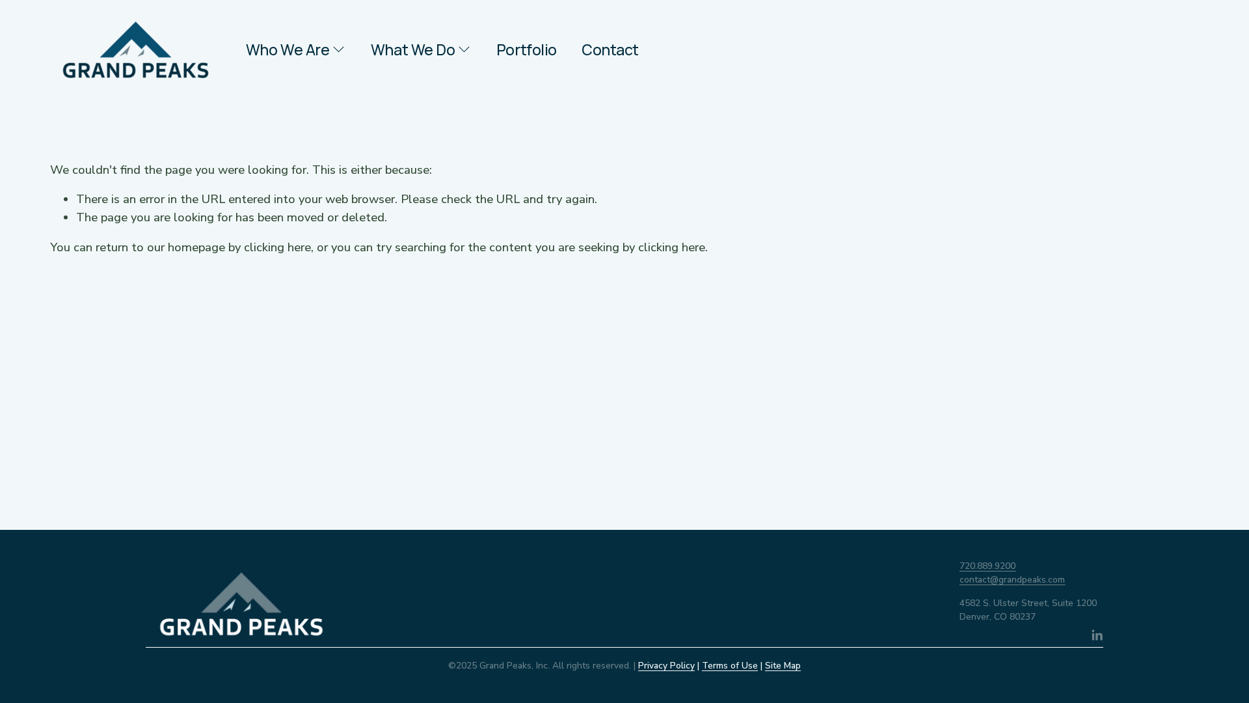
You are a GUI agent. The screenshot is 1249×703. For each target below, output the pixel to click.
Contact (610, 50)
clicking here (277, 247)
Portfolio (526, 50)
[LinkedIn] (1096, 635)
